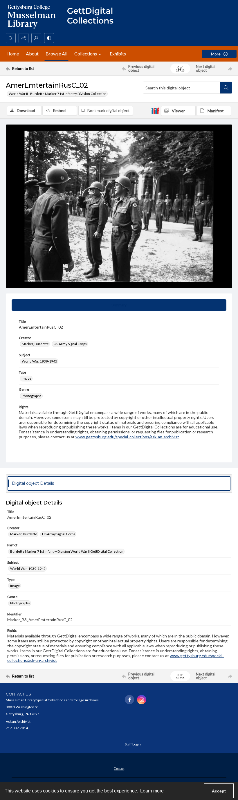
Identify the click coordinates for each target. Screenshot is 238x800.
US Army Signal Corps (70, 344)
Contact (119, 769)
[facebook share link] (129, 699)
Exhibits (118, 53)
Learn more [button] (152, 790)
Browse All (56, 53)
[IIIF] (155, 111)
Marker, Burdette (35, 344)
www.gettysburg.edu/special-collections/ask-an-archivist (127, 436)
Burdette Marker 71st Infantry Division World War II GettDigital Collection (66, 551)
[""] (93, 16)
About (32, 53)
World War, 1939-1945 (39, 361)
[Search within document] (226, 87)
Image (26, 378)
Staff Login (133, 744)
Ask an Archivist (18, 721)
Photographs (32, 396)
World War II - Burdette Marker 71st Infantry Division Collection (58, 93)
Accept (219, 791)
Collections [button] (85, 53)
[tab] (119, 305)
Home (12, 53)
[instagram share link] (141, 699)
